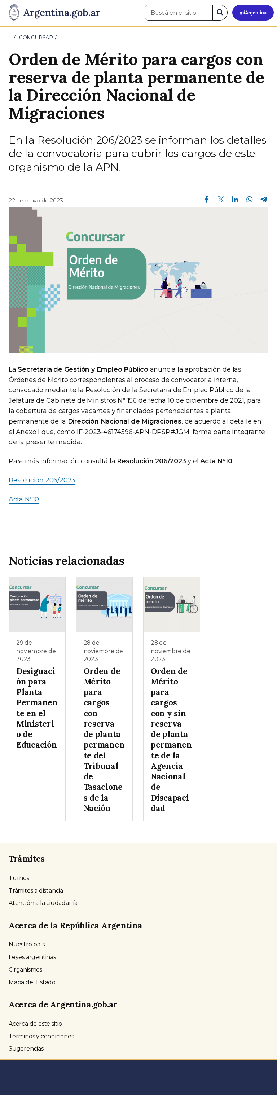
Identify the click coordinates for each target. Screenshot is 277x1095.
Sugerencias (26, 1048)
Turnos (19, 878)
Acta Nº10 (24, 499)
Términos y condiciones (41, 1036)
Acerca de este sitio (35, 1023)
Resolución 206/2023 (42, 480)
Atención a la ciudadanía (43, 902)
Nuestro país (27, 944)
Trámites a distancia (36, 890)
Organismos (25, 969)
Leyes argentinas (32, 957)
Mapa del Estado (32, 982)
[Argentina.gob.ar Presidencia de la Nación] (51, 13)
